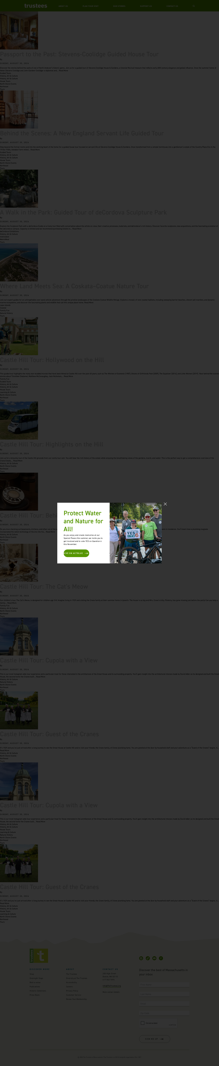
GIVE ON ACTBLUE (73, 553)
